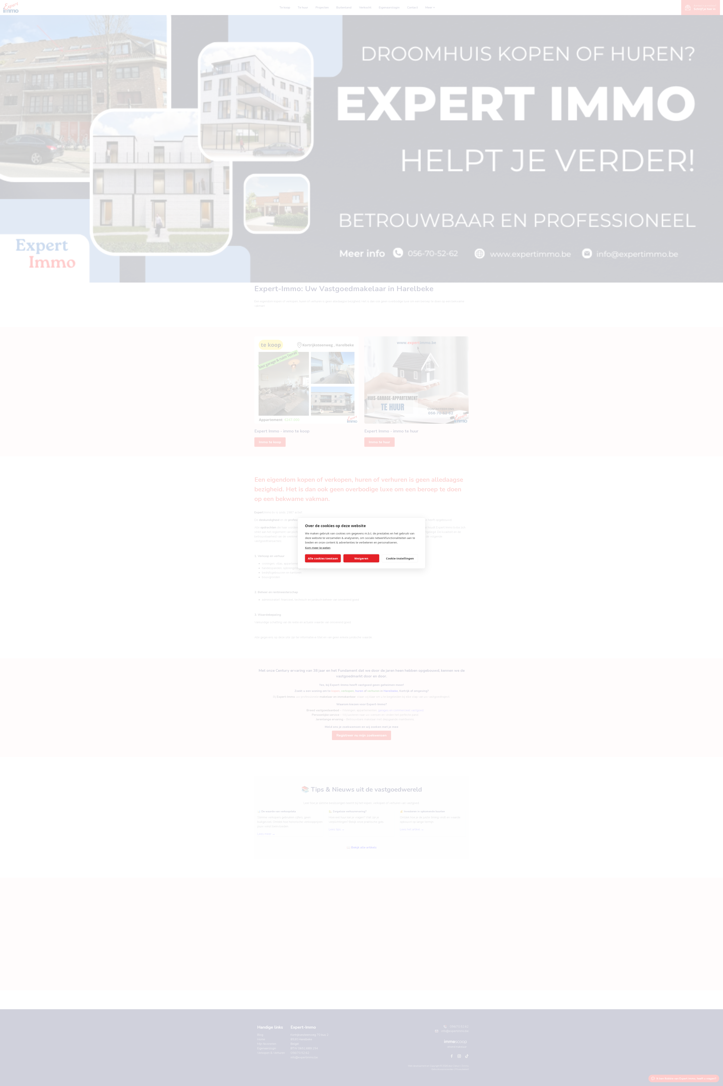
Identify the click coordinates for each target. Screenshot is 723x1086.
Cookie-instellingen (400, 558)
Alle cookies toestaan (323, 558)
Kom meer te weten (317, 547)
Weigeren (361, 558)
